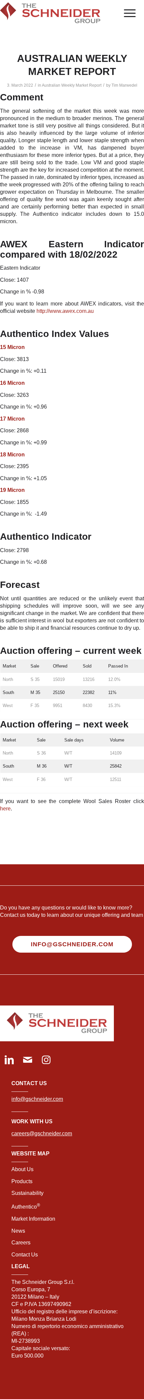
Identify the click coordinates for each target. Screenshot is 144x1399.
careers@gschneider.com (41, 1133)
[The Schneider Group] (57, 13)
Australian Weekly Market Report (71, 85)
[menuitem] (126, 13)
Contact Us (24, 1254)
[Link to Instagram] (46, 1060)
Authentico (25, 1207)
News (18, 1231)
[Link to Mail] (27, 1060)
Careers (20, 1242)
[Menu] (126, 13)
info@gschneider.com (37, 1099)
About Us (22, 1169)
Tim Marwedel (124, 85)
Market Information (33, 1219)
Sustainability (27, 1193)
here (5, 808)
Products (21, 1181)
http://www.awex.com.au (65, 311)
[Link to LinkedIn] (9, 1060)
